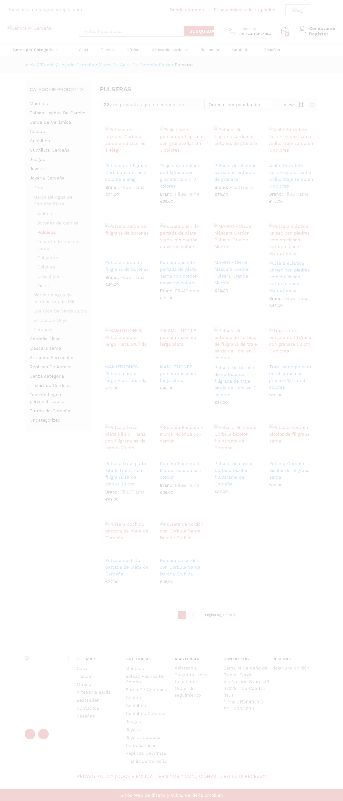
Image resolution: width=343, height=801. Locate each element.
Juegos (37, 159)
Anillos (44, 213)
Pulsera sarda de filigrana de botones (127, 266)
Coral (39, 187)
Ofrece (133, 50)
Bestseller (210, 50)
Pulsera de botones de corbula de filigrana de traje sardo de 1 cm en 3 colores (235, 381)
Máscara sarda (45, 348)
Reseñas (272, 50)
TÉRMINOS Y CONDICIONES (186, 776)
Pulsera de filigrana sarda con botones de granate (235, 172)
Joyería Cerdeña (47, 178)
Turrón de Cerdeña (50, 410)
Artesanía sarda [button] (167, 50)
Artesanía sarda (94, 692)
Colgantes (48, 257)
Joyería (37, 168)
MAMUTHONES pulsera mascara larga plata (178, 373)
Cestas (37, 131)
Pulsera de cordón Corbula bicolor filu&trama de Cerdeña (234, 473)
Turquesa (43, 329)
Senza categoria (47, 376)
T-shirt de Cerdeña (50, 385)
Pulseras (46, 232)
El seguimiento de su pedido (244, 9)
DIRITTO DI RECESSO (242, 776)
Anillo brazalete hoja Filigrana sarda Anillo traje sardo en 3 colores (291, 176)
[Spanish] (297, 10)
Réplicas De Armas (50, 366)
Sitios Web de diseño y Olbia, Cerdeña (161, 795)
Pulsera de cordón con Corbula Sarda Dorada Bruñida (180, 567)
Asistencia (247, 29)
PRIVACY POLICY (95, 776)
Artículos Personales (52, 357)
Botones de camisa (57, 223)
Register (318, 33)
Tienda (107, 50)
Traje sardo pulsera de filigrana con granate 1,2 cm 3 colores (181, 176)
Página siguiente (219, 615)
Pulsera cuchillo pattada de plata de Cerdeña (126, 567)
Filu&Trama (132, 187)
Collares (46, 267)
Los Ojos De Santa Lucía (60, 311)
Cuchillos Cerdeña (50, 150)
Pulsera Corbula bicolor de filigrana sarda (289, 470)
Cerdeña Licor (45, 338)
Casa (83, 50)
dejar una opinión (290, 668)
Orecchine (48, 276)
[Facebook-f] (30, 734)
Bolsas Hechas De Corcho (57, 112)
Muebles (39, 103)
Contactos (242, 50)
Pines (43, 285)
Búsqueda (201, 31)
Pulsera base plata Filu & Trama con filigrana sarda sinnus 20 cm (125, 473)
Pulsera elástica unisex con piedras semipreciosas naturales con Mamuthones (289, 276)
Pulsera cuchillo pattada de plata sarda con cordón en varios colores (179, 272)
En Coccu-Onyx (50, 320)
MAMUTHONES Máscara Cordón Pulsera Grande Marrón (232, 272)
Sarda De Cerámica (50, 122)
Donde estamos (187, 9)
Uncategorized (45, 420)
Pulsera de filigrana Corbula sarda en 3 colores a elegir (126, 172)
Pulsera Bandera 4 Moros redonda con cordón (180, 470)
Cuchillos (40, 140)
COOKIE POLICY (134, 776)
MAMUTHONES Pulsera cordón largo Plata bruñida (126, 373)
